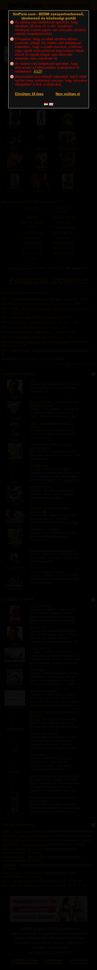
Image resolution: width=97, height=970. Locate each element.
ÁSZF (38, 71)
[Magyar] (46, 104)
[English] (51, 104)
